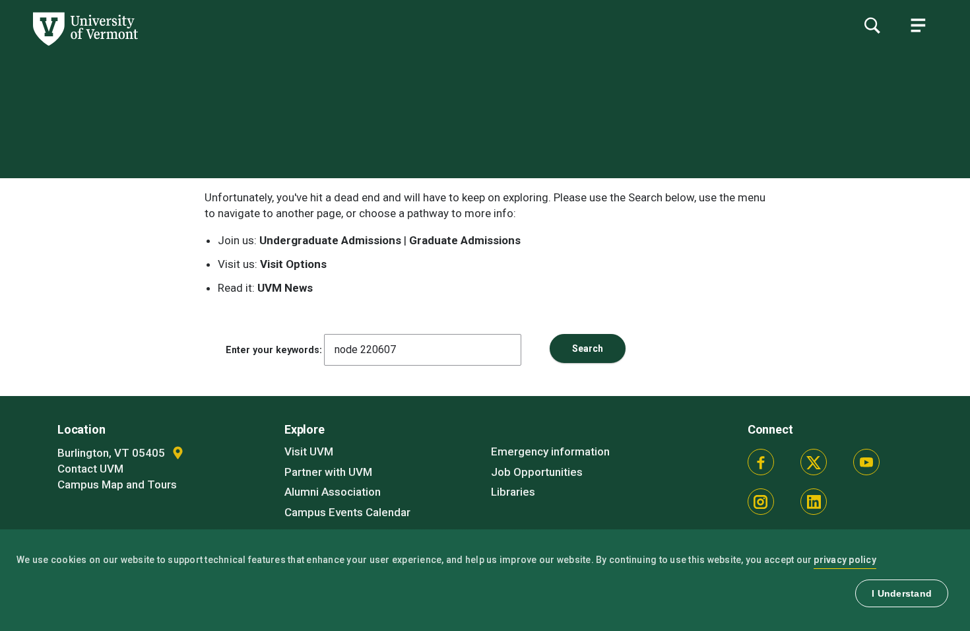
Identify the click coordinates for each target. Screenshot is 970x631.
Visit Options (293, 264)
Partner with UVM (328, 472)
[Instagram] (761, 501)
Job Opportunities (537, 472)
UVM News (285, 287)
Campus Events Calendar (347, 512)
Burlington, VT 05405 (112, 452)
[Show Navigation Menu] (918, 25)
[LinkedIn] (813, 501)
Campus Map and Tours (117, 484)
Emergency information (550, 451)
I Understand (902, 593)
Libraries (513, 491)
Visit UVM (308, 451)
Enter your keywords (272, 350)
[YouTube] (866, 462)
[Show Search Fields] (872, 25)
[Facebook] (761, 462)
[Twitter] (813, 462)
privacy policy (845, 559)
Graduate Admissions (465, 240)
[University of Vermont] (69, 45)
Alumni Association (332, 491)
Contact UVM (90, 468)
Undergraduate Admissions (330, 240)
